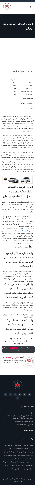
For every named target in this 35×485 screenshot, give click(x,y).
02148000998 (7, 358)
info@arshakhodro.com (23, 421)
